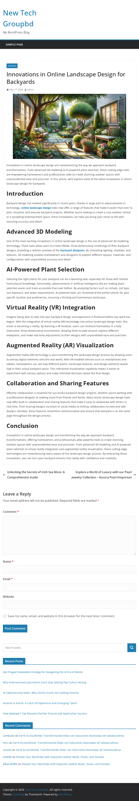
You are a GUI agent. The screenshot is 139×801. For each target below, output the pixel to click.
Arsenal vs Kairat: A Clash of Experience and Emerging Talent (40, 703)
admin (30, 89)
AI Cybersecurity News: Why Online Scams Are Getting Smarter (41, 692)
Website (8, 597)
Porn (6, 742)
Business (12, 66)
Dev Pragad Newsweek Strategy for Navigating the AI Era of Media (43, 672)
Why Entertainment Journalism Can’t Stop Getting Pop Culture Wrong (44, 682)
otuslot (7, 750)
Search (131, 648)
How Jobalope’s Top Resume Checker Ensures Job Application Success (45, 713)
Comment (11, 512)
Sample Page (14, 44)
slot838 (7, 757)
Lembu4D (8, 735)
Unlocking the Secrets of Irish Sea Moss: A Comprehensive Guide (36, 474)
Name (8, 562)
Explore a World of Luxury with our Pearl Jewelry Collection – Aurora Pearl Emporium (102, 474)
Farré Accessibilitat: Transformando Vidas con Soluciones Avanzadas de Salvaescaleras (71, 735)
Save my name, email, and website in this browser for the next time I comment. (61, 616)
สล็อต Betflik (10, 764)
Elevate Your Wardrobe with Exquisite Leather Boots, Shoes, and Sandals (60, 757)
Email (8, 579)
